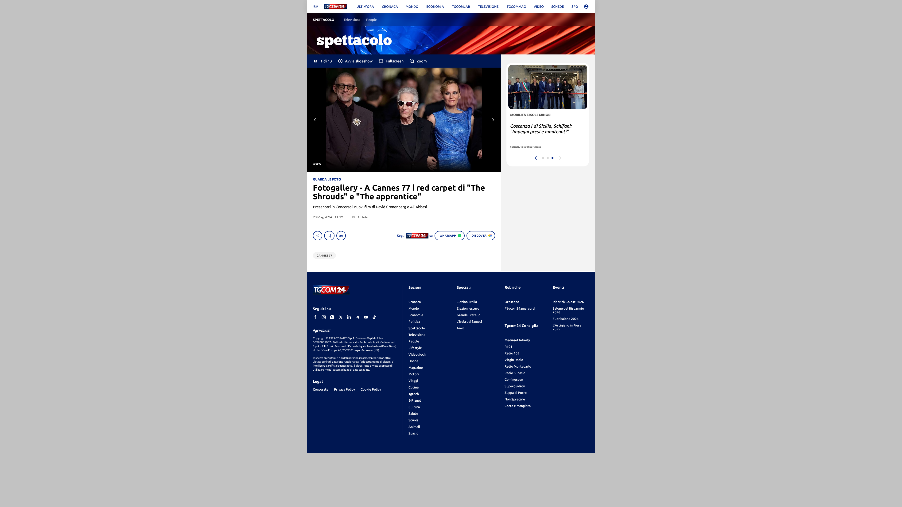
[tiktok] (374, 317)
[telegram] (357, 317)
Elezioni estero (468, 308)
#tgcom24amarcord (520, 308)
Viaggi (413, 381)
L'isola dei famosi (469, 321)
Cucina (413, 387)
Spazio (413, 433)
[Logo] (335, 7)
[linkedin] (349, 317)
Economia (415, 315)
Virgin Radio (514, 360)
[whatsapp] (332, 317)
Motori (413, 374)
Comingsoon (514, 379)
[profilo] (586, 6)
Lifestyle (415, 348)
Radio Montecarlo (518, 366)
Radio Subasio (515, 373)
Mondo (413, 308)
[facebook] (315, 317)
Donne (413, 361)
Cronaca (414, 302)
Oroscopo (512, 302)
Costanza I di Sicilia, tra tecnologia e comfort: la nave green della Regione (546, 131)
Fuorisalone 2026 (566, 319)
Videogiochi (417, 354)
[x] (340, 317)
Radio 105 (512, 353)
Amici (461, 328)
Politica (414, 321)
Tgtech (413, 394)
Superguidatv (515, 386)
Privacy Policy (344, 389)
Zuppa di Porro (516, 393)
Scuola (413, 420)
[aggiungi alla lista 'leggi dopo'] (329, 235)
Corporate (320, 389)
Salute (413, 413)
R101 (508, 347)
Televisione (416, 335)
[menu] (315, 6)
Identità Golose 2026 (568, 302)
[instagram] (323, 317)
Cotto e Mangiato (518, 406)
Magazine (415, 367)
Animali (414, 427)
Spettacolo (416, 328)
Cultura (414, 407)
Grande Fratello (468, 315)
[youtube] (366, 317)
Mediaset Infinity (517, 340)
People (413, 341)
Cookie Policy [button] (371, 389)
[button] (355, 61)
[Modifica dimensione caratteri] (341, 235)
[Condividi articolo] (317, 235)
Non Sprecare (515, 399)
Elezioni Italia (467, 302)
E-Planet (414, 400)
